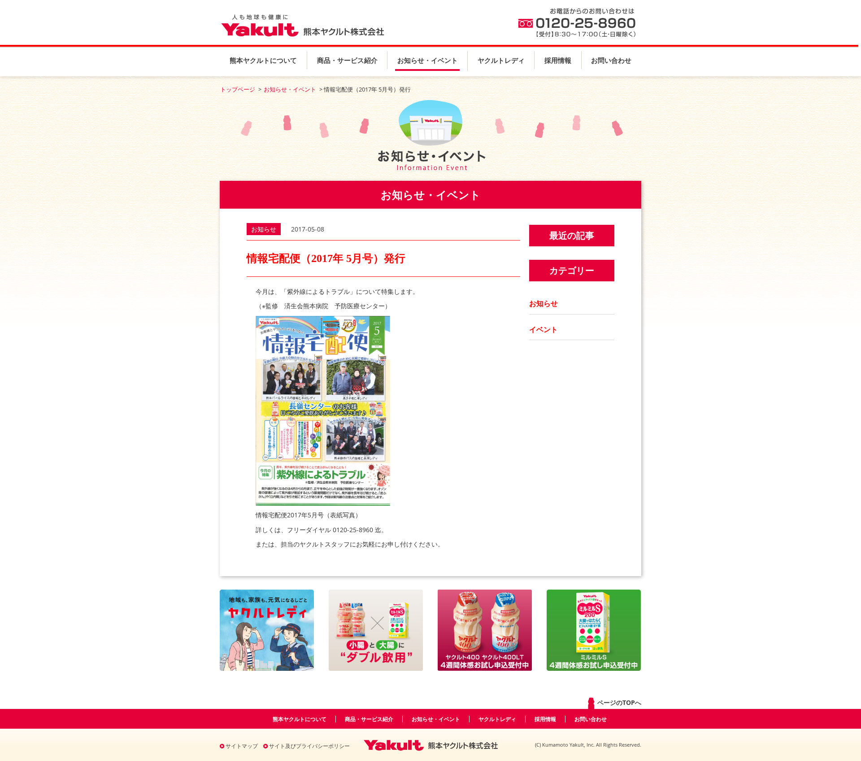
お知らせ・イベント (427, 60)
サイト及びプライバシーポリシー (309, 746)
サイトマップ (241, 746)
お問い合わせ (611, 60)
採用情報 (557, 60)
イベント (543, 329)
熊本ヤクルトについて (263, 60)
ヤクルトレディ (501, 60)
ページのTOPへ (618, 702)
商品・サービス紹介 (347, 60)
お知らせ (543, 303)
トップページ (237, 89)
